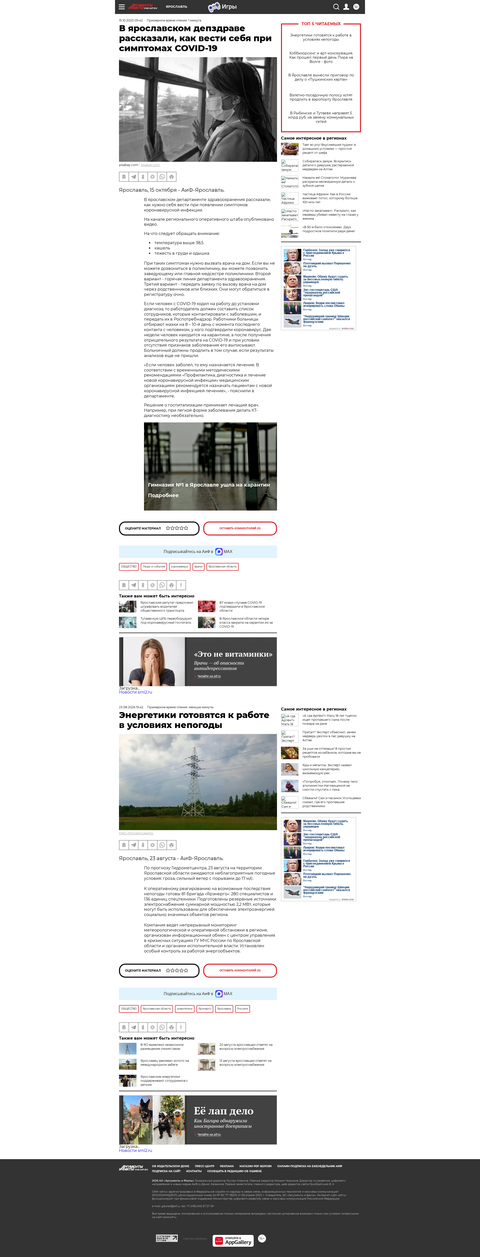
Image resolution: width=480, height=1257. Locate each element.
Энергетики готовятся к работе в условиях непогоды (321, 37)
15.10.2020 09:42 (131, 20)
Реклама (227, 1166)
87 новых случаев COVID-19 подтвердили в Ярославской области (242, 606)
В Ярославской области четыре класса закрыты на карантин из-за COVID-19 (246, 622)
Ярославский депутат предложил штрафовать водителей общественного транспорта (167, 606)
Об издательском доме (170, 1166)
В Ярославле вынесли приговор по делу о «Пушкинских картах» (321, 77)
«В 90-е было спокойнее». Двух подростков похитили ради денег (328, 229)
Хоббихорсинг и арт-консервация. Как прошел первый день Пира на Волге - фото (321, 57)
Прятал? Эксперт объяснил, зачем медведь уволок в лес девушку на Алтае (329, 736)
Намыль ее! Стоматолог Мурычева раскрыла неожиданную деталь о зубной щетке (329, 181)
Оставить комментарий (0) (240, 528)
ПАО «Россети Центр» (136, 833)
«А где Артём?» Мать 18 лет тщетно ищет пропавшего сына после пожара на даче (329, 719)
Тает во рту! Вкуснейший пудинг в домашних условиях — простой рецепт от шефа (329, 149)
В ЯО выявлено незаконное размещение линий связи (162, 1047)
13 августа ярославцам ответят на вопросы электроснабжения (246, 1063)
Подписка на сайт (166, 1171)
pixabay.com (150, 165)
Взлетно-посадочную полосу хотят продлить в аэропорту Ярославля (321, 97)
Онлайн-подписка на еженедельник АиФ (309, 1166)
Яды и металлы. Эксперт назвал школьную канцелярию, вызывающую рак (327, 769)
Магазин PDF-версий (256, 1166)
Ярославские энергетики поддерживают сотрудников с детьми (164, 1080)
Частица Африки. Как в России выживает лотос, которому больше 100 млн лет (330, 198)
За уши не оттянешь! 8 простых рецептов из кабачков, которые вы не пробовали (331, 752)
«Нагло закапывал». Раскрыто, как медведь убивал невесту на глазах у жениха (330, 214)
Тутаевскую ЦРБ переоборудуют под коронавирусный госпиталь (166, 620)
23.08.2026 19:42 (131, 707)
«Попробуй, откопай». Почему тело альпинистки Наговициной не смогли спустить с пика (330, 785)
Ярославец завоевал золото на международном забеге (164, 1063)
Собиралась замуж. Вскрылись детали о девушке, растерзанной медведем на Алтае (328, 165)
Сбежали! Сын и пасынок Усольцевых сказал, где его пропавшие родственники (331, 802)
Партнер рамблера (195, 1238)
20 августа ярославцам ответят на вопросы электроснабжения (246, 1047)
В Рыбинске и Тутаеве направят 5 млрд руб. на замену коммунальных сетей (321, 117)
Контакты (194, 1171)
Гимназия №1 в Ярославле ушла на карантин (209, 485)
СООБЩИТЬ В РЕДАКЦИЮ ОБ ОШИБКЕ (234, 1171)
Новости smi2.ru (135, 692)
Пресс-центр (204, 1166)
